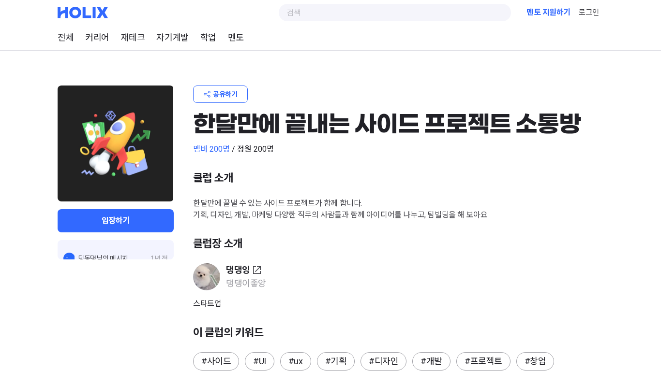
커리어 (97, 37)
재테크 (133, 37)
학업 (208, 37)
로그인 (589, 12)
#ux (295, 361)
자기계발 (172, 37)
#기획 (336, 361)
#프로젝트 (483, 361)
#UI (259, 361)
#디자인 (383, 361)
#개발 (431, 361)
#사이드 (216, 361)
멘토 (236, 37)
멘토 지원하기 (548, 12)
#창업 (535, 361)
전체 (66, 37)
